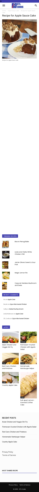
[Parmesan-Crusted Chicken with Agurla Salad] (28, 337)
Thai (4, 363)
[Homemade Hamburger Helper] (28, 358)
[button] (3, 5)
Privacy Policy (7, 452)
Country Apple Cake (9, 385)
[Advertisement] (19, 146)
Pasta (22, 363)
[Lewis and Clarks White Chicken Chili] (5, 254)
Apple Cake (11, 299)
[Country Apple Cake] (10, 377)
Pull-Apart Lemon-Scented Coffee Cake (27, 402)
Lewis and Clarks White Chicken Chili (23, 253)
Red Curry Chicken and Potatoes (9, 367)
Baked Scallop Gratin (16, 309)
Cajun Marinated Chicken (18, 304)
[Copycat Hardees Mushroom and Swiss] (4, 286)
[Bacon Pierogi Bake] (5, 244)
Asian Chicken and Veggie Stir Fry (9, 346)
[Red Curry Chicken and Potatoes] (10, 358)
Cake (4, 382)
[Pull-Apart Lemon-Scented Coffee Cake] (28, 385)
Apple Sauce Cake (13, 11)
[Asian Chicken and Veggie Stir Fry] (10, 337)
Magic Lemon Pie (21, 273)
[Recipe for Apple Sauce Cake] (19, 58)
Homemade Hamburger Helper (27, 367)
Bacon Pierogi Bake (22, 241)
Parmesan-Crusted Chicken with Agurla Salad (27, 347)
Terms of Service (9, 455)
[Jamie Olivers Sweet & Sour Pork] (5, 265)
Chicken (5, 342)
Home (4, 11)
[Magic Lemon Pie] (6, 275)
